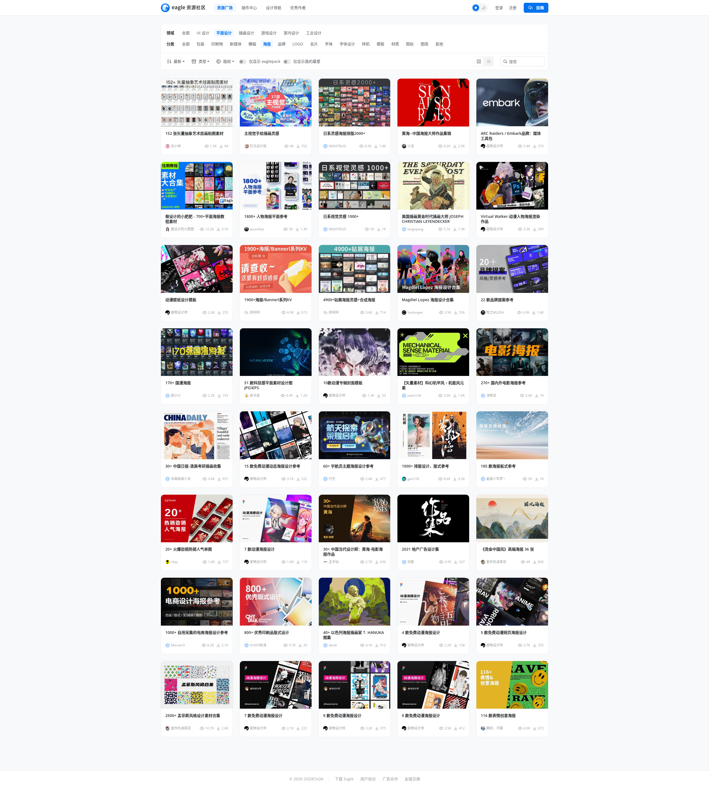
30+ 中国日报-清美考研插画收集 (193, 466)
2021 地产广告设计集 (420, 549)
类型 (202, 61)
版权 (227, 61)
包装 (200, 44)
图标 (410, 44)
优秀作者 (298, 7)
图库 (424, 44)
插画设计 (246, 32)
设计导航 (273, 7)
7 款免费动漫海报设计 (263, 715)
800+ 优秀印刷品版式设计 (266, 632)
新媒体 (236, 44)
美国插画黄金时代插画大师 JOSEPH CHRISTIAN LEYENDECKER (433, 219)
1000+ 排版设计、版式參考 (425, 466)
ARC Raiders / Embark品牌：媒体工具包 (511, 136)
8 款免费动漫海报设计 (342, 715)
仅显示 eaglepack (264, 61)
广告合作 (390, 778)
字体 (329, 44)
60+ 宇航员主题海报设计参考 (348, 466)
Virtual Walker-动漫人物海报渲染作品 (510, 219)
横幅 (252, 44)
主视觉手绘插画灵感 (261, 133)
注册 (513, 7)
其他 (439, 44)
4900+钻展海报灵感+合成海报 (349, 299)
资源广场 (225, 7)
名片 (314, 44)
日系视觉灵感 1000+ (341, 216)
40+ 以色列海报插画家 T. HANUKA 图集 (353, 635)
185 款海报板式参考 (498, 466)
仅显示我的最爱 (306, 61)
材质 (395, 44)
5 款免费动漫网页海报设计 (504, 632)
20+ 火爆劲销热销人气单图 (188, 549)
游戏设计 (269, 32)
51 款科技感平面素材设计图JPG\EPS (268, 385)
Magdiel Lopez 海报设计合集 (428, 299)
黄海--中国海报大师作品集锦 (426, 133)
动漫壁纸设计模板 (180, 299)
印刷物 (217, 44)
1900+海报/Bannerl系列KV (268, 299)
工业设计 (314, 32)
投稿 (540, 7)
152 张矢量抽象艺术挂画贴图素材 (194, 133)
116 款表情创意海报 (498, 715)
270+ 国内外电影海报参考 (503, 382)
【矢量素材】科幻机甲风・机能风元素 (433, 385)
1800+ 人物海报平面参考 (265, 216)
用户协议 (368, 778)
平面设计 (224, 32)
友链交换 (412, 778)
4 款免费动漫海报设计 (421, 632)
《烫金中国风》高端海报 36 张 (507, 549)
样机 (366, 44)
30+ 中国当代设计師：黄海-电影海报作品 (353, 552)
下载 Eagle (344, 778)
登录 (499, 7)
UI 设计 (203, 32)
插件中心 (249, 7)
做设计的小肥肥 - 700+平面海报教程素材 (194, 219)
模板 (380, 44)
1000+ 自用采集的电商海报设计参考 (196, 632)
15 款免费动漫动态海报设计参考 (272, 466)
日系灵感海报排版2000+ (344, 133)
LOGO (297, 44)
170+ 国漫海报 (178, 382)
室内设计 (291, 32)
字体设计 (347, 44)
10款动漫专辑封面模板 (343, 382)
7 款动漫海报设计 (259, 549)
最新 (177, 61)
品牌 (282, 44)
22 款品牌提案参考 (497, 299)
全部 (186, 32)
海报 (267, 44)
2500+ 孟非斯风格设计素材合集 (192, 715)
